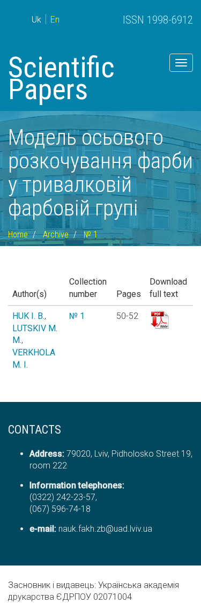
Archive (56, 234)
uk (36, 19)
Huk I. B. (28, 316)
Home (18, 234)
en (54, 19)
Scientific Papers (61, 78)
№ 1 (91, 234)
